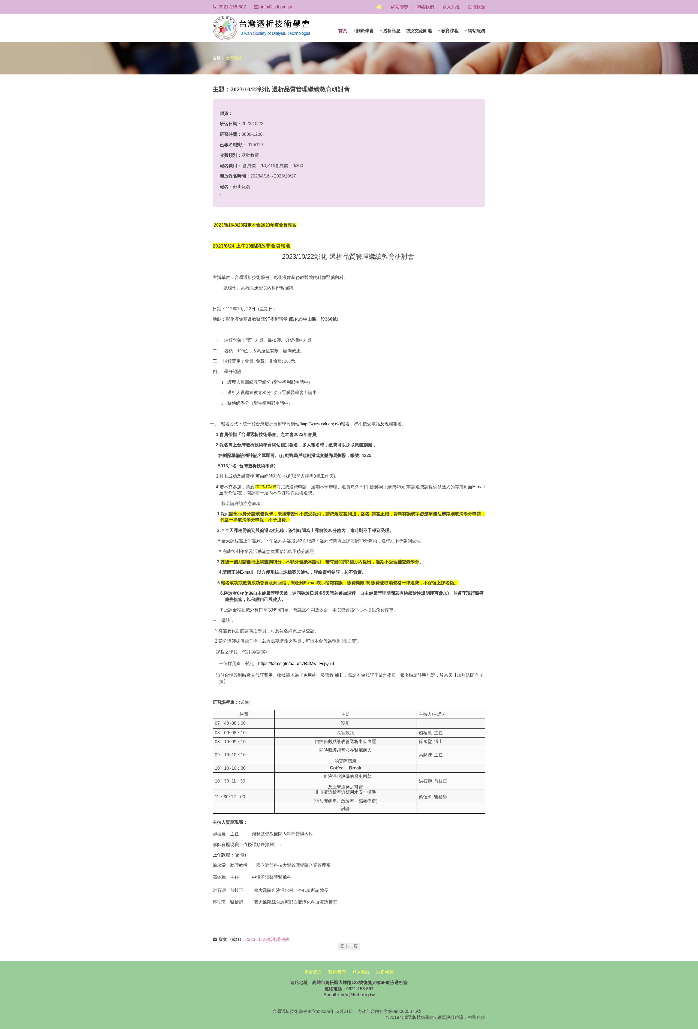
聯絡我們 (425, 7)
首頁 (342, 30)
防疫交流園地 (419, 30)
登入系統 (451, 7)
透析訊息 (392, 30)
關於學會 (365, 30)
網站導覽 (399, 7)
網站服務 (476, 30)
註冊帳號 (476, 7)
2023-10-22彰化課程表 (267, 939)
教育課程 (450, 30)
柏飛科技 (476, 1017)
